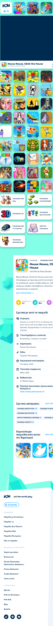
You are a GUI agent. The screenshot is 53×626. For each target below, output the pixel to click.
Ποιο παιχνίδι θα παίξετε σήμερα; (7, 11)
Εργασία (7, 609)
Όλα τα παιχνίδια (10, 541)
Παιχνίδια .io (9, 522)
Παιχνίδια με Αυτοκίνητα (13, 517)
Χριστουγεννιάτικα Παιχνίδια (29, 417)
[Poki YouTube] (19, 617)
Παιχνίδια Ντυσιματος (12, 536)
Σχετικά (7, 590)
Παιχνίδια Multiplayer (27, 413)
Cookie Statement (11, 574)
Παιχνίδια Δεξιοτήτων (27, 409)
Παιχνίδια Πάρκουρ (25, 422)
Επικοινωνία (9, 557)
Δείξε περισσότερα (24, 293)
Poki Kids (7, 600)
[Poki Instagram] (12, 617)
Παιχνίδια (33, 260)
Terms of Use (9, 579)
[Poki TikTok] (6, 617)
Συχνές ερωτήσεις (11, 552)
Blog (6, 604)
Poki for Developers (12, 595)
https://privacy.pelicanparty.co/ (32, 392)
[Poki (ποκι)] (6, 5)
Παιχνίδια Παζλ (10, 531)
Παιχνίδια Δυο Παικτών (13, 526)
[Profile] (4, 11)
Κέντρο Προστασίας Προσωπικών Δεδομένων (14, 563)
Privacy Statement (11, 569)
